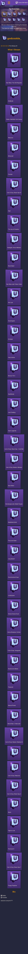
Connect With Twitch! (23, 2)
